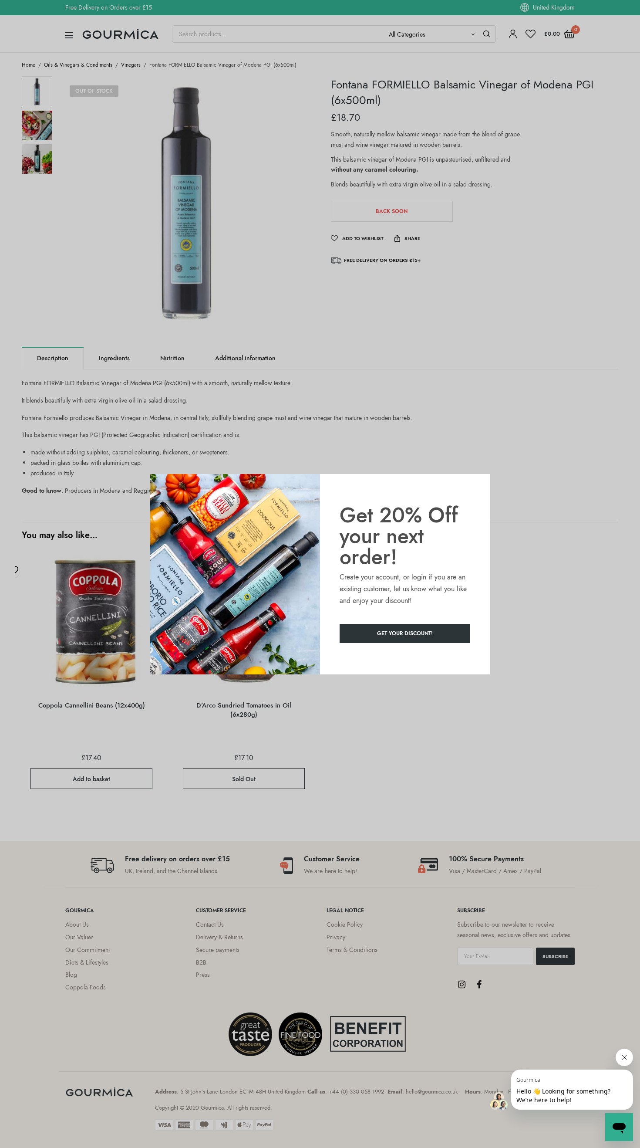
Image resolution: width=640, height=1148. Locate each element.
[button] (405, 633)
